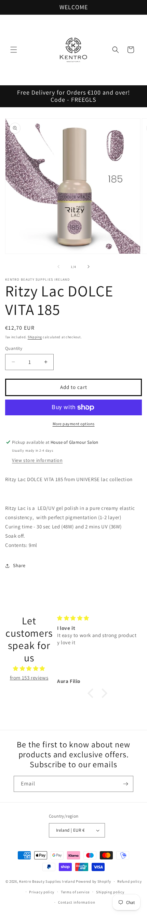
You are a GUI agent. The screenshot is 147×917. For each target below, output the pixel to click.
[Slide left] (58, 266)
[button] (13, 49)
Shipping (35, 337)
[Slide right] (88, 266)
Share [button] (19, 565)
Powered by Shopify (93, 881)
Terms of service (75, 892)
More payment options (74, 423)
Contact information (76, 902)
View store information (37, 460)
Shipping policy (110, 892)
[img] (29, 668)
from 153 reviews (29, 677)
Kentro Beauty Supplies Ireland (47, 881)
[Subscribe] (125, 784)
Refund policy (129, 881)
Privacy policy (41, 892)
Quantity (13, 348)
